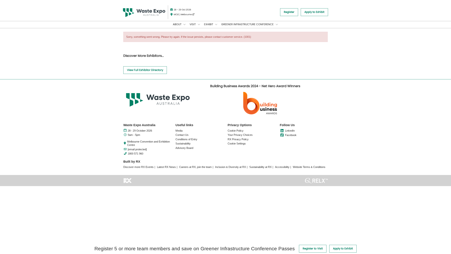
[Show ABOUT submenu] (184, 24)
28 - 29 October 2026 (140, 130)
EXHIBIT (209, 24)
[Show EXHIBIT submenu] (216, 24)
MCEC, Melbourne (183, 14)
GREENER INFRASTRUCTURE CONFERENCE (247, 24)
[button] (289, 12)
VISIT (193, 24)
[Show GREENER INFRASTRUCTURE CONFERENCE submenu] (276, 24)
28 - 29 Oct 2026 (182, 10)
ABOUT (177, 24)
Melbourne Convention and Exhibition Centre (148, 143)
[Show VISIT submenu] (198, 24)
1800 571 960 (135, 153)
